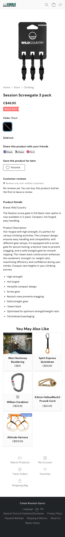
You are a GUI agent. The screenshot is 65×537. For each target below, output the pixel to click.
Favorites (45, 474)
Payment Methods (14, 518)
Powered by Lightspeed (32, 528)
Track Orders (19, 474)
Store (17, 87)
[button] (10, 4)
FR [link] (41, 509)
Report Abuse (32, 523)
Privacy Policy (54, 513)
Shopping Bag (20, 485)
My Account (45, 462)
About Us (55, 518)
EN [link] (37, 509)
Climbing (29, 87)
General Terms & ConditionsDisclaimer (23, 513)
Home (6, 87)
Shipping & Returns (37, 518)
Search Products (20, 462)
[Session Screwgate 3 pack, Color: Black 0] (32, 51)
